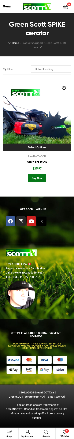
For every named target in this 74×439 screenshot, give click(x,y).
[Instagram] (21, 221)
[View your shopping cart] (65, 6)
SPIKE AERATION (37, 162)
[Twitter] (41, 221)
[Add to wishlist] (64, 88)
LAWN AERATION (37, 156)
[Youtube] (31, 221)
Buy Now (37, 178)
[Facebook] (10, 221)
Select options (37, 147)
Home (15, 42)
